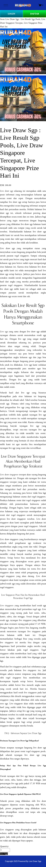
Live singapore (6, 605)
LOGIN (11, 13)
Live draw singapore (9, 474)
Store (2, 19)
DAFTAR (34, 13)
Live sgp (4, 331)
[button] (4, 854)
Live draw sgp (6, 191)
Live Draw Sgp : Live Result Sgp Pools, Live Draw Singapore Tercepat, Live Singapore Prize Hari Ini (22, 23)
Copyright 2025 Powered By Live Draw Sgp (23, 861)
